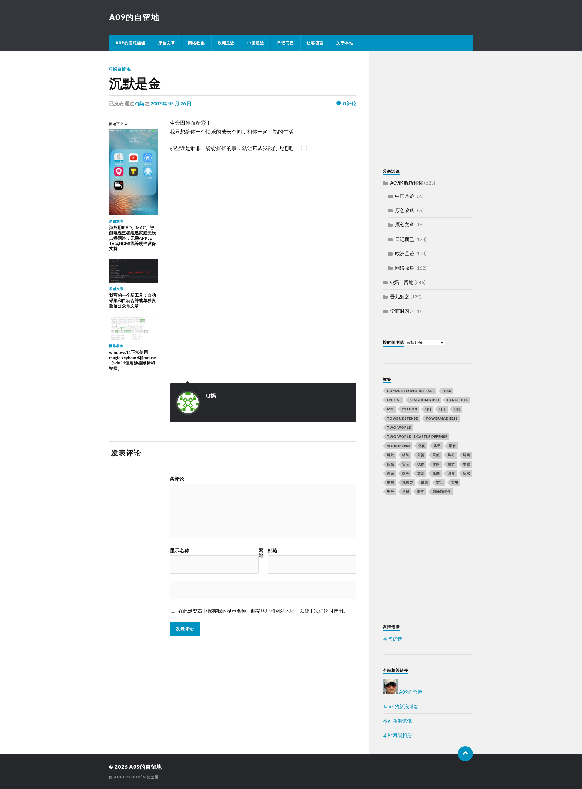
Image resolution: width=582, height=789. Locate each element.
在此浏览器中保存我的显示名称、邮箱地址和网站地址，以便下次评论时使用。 (263, 611)
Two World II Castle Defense (417, 437)
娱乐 (390, 464)
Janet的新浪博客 (401, 706)
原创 (452, 446)
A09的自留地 (134, 17)
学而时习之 (402, 311)
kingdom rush (424, 400)
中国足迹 (255, 42)
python (409, 409)
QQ (428, 409)
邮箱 (272, 550)
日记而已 (285, 42)
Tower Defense (402, 418)
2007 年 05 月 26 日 (171, 103)
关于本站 (344, 42)
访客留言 (315, 42)
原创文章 (166, 42)
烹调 (436, 473)
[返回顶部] (465, 753)
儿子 (437, 446)
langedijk (457, 400)
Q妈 (139, 103)
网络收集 (196, 42)
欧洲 (406, 473)
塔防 (406, 455)
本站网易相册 (397, 735)
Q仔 (442, 409)
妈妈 (466, 455)
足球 (406, 491)
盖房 (390, 482)
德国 (421, 464)
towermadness (442, 418)
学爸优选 (392, 639)
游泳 (421, 473)
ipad (447, 391)
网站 (261, 553)
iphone (394, 400)
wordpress (398, 446)
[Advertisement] (421, 104)
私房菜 (407, 482)
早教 (466, 464)
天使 (436, 455)
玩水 (466, 473)
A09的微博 (410, 692)
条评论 (177, 478)
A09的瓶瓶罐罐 (130, 42)
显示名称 (179, 550)
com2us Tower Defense (411, 391)
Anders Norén (130, 777)
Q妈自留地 (120, 68)
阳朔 (421, 491)
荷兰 (439, 482)
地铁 (390, 455)
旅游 (451, 464)
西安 (455, 482)
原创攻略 (404, 210)
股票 (424, 482)
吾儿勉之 (400, 296)
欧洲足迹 (226, 42)
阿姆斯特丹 (442, 491)
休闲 (422, 446)
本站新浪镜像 (397, 720)
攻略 (436, 464)
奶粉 (451, 455)
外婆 (421, 455)
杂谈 (390, 473)
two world (399, 427)
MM (390, 409)
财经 (390, 491)
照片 (451, 473)
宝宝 (406, 464)
